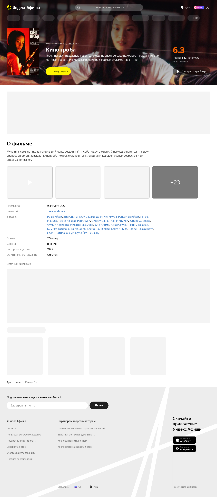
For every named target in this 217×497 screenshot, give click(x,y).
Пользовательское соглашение (24, 434)
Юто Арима (101, 224)
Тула (9, 382)
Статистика (63, 487)
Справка (11, 428)
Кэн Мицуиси (119, 220)
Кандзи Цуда (119, 229)
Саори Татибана (57, 233)
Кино (18, 382)
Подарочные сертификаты (21, 440)
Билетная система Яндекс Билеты (76, 434)
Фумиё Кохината (58, 224)
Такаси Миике (56, 211)
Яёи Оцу (93, 233)
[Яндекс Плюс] (199, 7)
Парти (133, 229)
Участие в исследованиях (21, 453)
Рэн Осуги (83, 220)
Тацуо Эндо (78, 229)
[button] (195, 18)
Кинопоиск (25, 264)
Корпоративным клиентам (72, 440)
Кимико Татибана (58, 229)
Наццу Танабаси (139, 224)
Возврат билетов (16, 446)
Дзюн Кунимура (106, 216)
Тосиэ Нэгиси (67, 220)
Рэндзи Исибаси (128, 216)
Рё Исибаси (54, 216)
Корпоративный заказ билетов (75, 446)
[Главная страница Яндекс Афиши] (9, 7)
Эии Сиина (70, 216)
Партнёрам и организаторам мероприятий (81, 428)
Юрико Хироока (140, 220)
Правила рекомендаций (20, 459)
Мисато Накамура (81, 224)
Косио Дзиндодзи (98, 229)
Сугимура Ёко (78, 233)
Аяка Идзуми (119, 224)
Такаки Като (145, 229)
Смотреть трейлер (194, 71)
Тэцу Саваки (87, 216)
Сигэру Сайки (101, 220)
